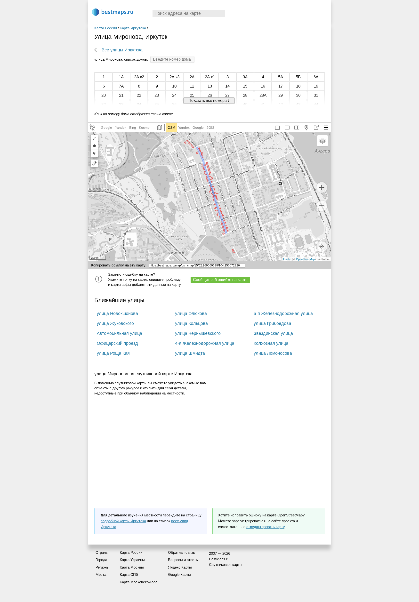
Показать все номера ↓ (209, 100)
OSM (171, 127)
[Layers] (322, 140)
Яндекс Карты (180, 567)
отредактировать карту (265, 527)
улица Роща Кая (113, 353)
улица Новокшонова (117, 313)
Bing (132, 127)
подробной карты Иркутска (123, 521)
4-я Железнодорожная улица (204, 343)
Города (101, 560)
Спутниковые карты (225, 564)
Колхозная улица (271, 343)
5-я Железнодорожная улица (283, 313)
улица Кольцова (191, 323)
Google (106, 127)
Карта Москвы (132, 567)
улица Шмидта (190, 353)
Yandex (120, 127)
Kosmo (144, 127)
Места (101, 574)
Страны (102, 552)
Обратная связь (181, 552)
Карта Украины (132, 560)
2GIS (210, 127)
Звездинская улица (273, 333)
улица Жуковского (115, 323)
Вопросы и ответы (183, 560)
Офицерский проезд (117, 343)
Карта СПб (129, 574)
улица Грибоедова (272, 323)
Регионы (102, 567)
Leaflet (287, 259)
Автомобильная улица (119, 333)
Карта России (105, 28)
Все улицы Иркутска (122, 50)
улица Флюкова (191, 313)
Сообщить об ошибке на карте (220, 280)
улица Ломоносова (273, 353)
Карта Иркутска (133, 28)
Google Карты (179, 574)
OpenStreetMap (305, 259)
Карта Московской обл (139, 582)
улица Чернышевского (198, 333)
